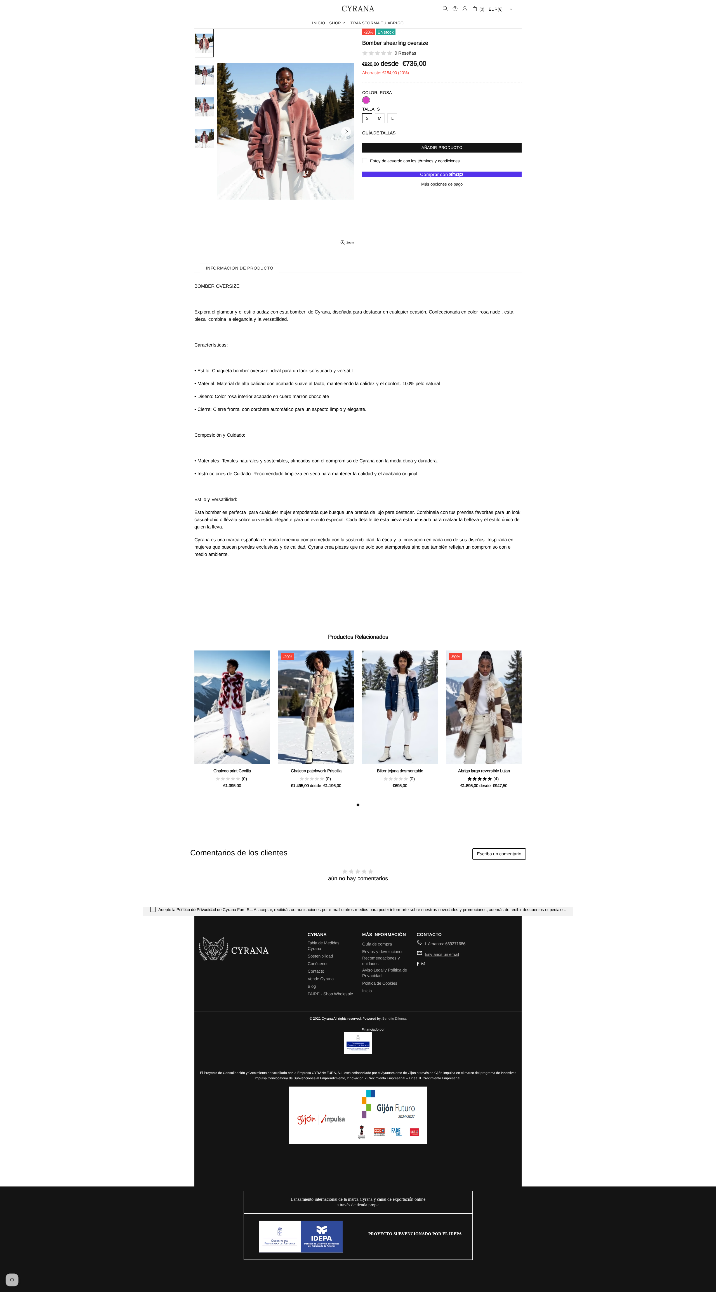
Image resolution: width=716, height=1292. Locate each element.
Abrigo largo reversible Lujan (484, 770)
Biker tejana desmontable (400, 770)
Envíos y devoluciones (383, 951)
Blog (312, 986)
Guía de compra (377, 944)
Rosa (366, 100)
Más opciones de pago (442, 184)
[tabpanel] (232, 726)
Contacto (316, 971)
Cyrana (358, 8)
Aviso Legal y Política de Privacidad (384, 973)
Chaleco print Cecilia (232, 770)
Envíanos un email (442, 954)
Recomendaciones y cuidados (381, 961)
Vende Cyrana (321, 978)
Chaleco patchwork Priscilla (316, 770)
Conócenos (318, 963)
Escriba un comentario (499, 853)
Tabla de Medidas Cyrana (324, 945)
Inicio (367, 990)
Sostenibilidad (320, 956)
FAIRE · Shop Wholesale (330, 993)
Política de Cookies (379, 983)
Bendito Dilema (394, 1019)
